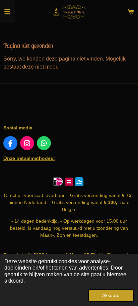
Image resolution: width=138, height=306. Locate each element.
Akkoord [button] (111, 295)
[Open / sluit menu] (7, 11)
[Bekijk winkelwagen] (130, 11)
